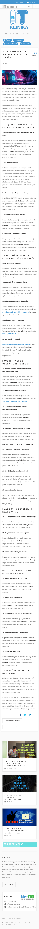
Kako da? (19, 40)
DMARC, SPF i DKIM (9, 334)
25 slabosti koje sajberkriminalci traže (15, 54)
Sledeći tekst (10, 727)
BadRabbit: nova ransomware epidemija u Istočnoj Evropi (16, 831)
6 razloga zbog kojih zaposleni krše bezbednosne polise (15, 763)
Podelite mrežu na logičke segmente (15, 312)
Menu (36, 6)
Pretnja (26, 44)
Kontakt (32, 2)
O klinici (20, 2)
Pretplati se (15, 844)
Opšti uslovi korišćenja (11, 918)
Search (29, 6)
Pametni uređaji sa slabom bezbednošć (16, 344)
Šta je (8, 40)
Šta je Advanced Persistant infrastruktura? (13, 797)
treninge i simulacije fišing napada (14, 401)
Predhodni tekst (13, 720)
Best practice (11, 44)
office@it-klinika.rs (13, 904)
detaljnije (9, 884)
